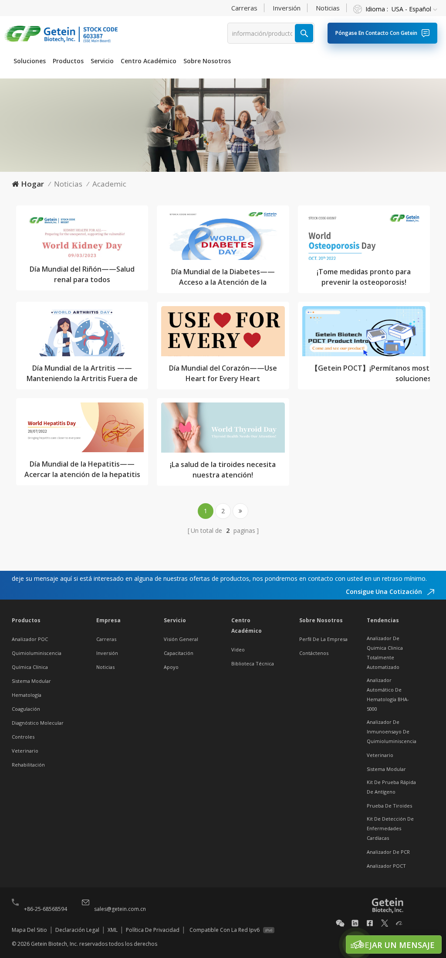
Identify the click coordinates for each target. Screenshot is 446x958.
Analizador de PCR (388, 852)
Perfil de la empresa (323, 639)
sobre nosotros (207, 61)
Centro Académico (148, 61)
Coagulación (26, 709)
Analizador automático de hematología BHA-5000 (388, 694)
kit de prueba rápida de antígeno (391, 787)
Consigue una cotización (385, 591)
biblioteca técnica (252, 663)
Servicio (102, 61)
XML (113, 930)
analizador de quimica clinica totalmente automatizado (385, 652)
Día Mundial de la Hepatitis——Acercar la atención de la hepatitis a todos (82, 469)
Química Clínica (30, 667)
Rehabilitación (28, 764)
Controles (23, 736)
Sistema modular (386, 769)
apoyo (171, 667)
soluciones (30, 61)
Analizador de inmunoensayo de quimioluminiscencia (391, 731)
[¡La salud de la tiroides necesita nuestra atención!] (222, 429)
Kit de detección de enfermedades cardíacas (390, 828)
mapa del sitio (29, 930)
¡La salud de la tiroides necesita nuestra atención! (223, 470)
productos (68, 61)
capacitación (178, 653)
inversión (287, 7)
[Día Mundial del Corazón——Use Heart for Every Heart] (222, 333)
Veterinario (25, 750)
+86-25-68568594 (45, 909)
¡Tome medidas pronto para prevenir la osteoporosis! (364, 277)
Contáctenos (313, 653)
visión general (181, 639)
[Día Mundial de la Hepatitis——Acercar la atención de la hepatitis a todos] (82, 429)
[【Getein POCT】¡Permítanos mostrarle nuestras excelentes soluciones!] (364, 333)
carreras (244, 7)
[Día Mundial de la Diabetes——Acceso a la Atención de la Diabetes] (222, 237)
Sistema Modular (31, 681)
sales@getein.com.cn (120, 909)
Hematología (26, 695)
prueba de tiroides (389, 805)
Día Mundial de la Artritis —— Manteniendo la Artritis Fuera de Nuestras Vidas (82, 373)
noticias (328, 7)
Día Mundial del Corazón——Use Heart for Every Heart (223, 373)
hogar (32, 184)
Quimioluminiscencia (36, 653)
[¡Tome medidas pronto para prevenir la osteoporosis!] (364, 237)
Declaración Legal (77, 930)
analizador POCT (386, 866)
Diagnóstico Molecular (38, 722)
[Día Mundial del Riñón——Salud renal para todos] (82, 236)
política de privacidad (152, 930)
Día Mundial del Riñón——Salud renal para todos (82, 274)
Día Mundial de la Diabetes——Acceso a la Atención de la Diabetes (223, 277)
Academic (109, 184)
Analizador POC (30, 639)
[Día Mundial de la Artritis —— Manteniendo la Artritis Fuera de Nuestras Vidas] (82, 333)
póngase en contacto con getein (376, 33)
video (238, 649)
